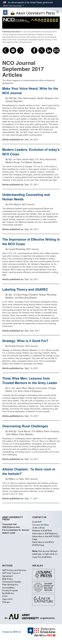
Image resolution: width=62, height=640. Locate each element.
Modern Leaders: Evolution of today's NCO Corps (31, 151)
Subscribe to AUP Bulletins (45, 533)
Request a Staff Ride (42, 530)
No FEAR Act (8, 593)
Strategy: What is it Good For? (25, 340)
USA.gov (6, 602)
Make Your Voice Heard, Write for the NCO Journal (30, 90)
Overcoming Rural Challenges (25, 426)
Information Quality (11, 582)
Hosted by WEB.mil (12, 631)
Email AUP (37, 522)
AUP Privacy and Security (14, 570)
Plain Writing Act (10, 585)
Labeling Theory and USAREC (25, 289)
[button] (14, 5)
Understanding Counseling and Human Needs (26, 196)
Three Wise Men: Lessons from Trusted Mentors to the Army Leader (29, 380)
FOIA (4, 596)
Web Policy (7, 579)
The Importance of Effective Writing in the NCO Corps (31, 241)
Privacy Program (10, 590)
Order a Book (38, 528)
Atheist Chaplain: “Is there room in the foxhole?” (28, 471)
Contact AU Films (40, 525)
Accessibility (8, 588)
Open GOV (7, 599)
